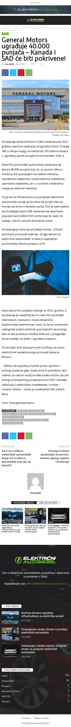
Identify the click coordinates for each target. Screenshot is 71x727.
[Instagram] (35, 590)
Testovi (6, 701)
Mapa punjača (41, 718)
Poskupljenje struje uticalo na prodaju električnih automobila (35, 528)
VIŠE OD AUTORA (48, 503)
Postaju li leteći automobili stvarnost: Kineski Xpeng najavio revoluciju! (54, 456)
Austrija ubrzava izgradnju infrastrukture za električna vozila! (11, 528)
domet (40, 411)
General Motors (36, 414)
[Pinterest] (21, 72)
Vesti (16, 28)
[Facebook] (5, 72)
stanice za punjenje (13, 417)
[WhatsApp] (29, 72)
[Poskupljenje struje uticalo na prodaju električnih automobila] (35, 516)
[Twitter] (13, 72)
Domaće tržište (10, 691)
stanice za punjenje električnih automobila (25, 420)
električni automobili (14, 414)
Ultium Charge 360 (12, 423)
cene (32, 411)
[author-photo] (35, 481)
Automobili (8, 681)
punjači (51, 414)
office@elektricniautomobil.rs (46, 583)
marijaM (9, 64)
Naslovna (6, 28)
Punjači (6, 686)
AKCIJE (6, 696)
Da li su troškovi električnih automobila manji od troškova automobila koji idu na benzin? (16, 458)
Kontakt (26, 718)
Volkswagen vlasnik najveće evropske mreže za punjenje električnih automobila (58, 529)
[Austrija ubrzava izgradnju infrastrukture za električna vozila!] (12, 516)
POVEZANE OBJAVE (24, 503)
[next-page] (38, 539)
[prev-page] (33, 539)
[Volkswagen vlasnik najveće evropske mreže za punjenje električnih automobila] (58, 516)
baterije (23, 411)
